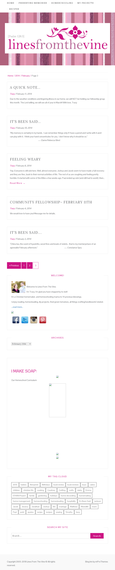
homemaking (85, 495)
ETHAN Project (19, 495)
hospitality (71, 501)
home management (21, 501)
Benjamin (34, 484)
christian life (28, 490)
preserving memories (33, 3)
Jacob (15, 506)
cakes (92, 484)
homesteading (57, 501)
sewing (59, 512)
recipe (39, 512)
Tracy (12, 93)
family (31, 495)
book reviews (73, 484)
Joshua (46, 506)
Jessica (25, 506)
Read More (17, 183)
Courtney (51, 490)
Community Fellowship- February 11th (51, 202)
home (10, 3)
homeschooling (62, 3)
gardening (42, 495)
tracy (78, 512)
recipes (14, 9)
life (54, 506)
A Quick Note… (25, 87)
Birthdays (46, 484)
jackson (97, 501)
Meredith (84, 506)
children (16, 490)
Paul (15, 512)
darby (79, 490)
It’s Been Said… (25, 121)
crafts (71, 490)
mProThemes (101, 561)
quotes (31, 512)
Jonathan (36, 506)
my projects (85, 3)
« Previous (14, 265)
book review (58, 484)
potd (22, 512)
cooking (40, 490)
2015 (15, 484)
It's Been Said (85, 501)
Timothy (69, 512)
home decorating (68, 495)
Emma (88, 490)
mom (94, 506)
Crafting (62, 490)
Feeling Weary (25, 159)
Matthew (73, 506)
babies (24, 484)
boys (84, 484)
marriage (63, 506)
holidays (53, 495)
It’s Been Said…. (26, 232)
